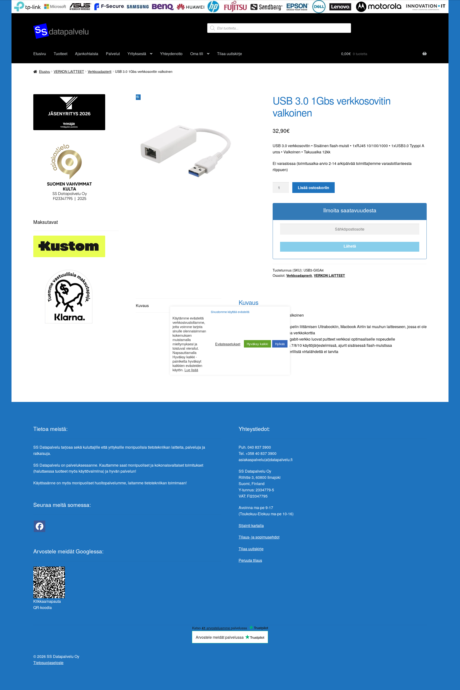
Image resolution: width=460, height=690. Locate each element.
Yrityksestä (136, 53)
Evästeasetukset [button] (227, 344)
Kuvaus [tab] (142, 305)
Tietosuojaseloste (48, 662)
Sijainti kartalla (251, 525)
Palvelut (113, 53)
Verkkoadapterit (99, 71)
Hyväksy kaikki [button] (257, 344)
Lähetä (350, 246)
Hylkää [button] (280, 344)
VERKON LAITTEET (69, 71)
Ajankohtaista (86, 53)
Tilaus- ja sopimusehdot (259, 537)
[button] (138, 97)
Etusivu (39, 53)
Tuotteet (60, 53)
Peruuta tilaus (250, 560)
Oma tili (196, 53)
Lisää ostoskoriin (313, 187)
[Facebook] (39, 526)
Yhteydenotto (171, 53)
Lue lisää (191, 370)
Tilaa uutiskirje (229, 53)
